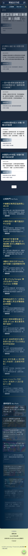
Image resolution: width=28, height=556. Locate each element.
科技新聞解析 (15, 67)
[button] (24, 552)
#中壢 (4, 69)
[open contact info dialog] (24, 2)
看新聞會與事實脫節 (7, 28)
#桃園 (4, 30)
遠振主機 (14, 533)
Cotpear (14, 541)
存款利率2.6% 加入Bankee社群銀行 (14, 538)
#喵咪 (7, 177)
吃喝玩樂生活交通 (7, 67)
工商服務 (11, 7)
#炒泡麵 (11, 145)
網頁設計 (3, 7)
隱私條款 (5, 548)
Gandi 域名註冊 (14, 536)
